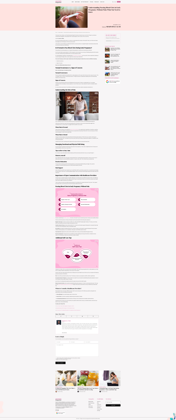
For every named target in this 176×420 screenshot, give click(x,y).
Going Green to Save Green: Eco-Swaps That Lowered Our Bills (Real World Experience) (115, 74)
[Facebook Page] (56, 410)
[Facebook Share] (61, 316)
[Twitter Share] (71, 316)
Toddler (91, 1)
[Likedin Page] (58, 410)
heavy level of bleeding (74, 129)
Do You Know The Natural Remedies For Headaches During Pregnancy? (69, 310)
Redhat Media (97, 418)
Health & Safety (60, 32)
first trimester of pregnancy (77, 55)
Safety (89, 404)
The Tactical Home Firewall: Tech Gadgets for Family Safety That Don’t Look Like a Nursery (115, 68)
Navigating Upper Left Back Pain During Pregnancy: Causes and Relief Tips (109, 388)
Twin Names (90, 407)
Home (56, 32)
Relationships (90, 401)
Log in (115, 1)
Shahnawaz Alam (111, 27)
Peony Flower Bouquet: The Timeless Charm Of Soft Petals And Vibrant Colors (115, 55)
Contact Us (99, 404)
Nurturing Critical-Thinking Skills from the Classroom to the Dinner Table (115, 49)
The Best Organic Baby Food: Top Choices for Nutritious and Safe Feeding (87, 388)
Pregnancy (96, 1)
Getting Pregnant (84, 1)
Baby (73, 1)
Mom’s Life (102, 1)
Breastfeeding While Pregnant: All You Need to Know (65, 308)
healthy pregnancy (67, 217)
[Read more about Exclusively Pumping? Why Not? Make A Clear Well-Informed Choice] (66, 378)
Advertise (98, 407)
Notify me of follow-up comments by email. (63, 358)
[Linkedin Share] (82, 316)
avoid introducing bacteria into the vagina (65, 284)
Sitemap (98, 410)
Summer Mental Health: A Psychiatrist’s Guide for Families (115, 61)
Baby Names (77, 1)
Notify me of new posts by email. (61, 359)
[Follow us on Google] (113, 81)
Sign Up (118, 1)
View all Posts (64, 332)
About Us (98, 401)
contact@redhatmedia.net (59, 407)
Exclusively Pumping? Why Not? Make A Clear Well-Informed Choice (65, 388)
